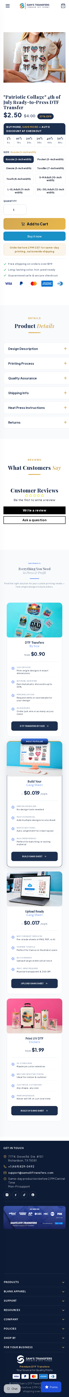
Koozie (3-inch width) (18, 159)
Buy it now (34, 236)
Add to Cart (37, 224)
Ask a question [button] (34, 520)
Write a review (34, 510)
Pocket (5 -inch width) (50, 159)
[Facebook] (15, 1194)
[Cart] (63, 5)
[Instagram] (6, 1194)
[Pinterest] (32, 1194)
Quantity (10, 201)
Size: (19, 152)
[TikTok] (24, 1194)
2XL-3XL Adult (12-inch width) (50, 191)
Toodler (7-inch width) (50, 168)
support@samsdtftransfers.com (30, 1172)
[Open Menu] (7, 6)
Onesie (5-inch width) (18, 168)
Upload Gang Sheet (32, 983)
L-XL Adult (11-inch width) (18, 191)
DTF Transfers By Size (32, 726)
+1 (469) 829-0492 (21, 1166)
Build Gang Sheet (32, 856)
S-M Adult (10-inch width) (50, 179)
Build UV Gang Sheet (32, 1110)
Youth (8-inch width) (19, 178)
